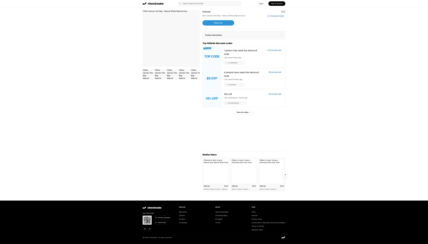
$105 (226, 186)
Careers (182, 215)
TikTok (217, 223)
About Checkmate (221, 212)
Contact (182, 219)
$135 (254, 186)
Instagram (219, 219)
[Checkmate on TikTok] (150, 229)
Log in (261, 3)
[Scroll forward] (285, 174)
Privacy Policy (257, 219)
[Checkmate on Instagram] (145, 229)
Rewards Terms (257, 230)
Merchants (183, 212)
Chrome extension (164, 217)
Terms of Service (258, 226)
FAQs (254, 212)
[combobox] (210, 3)
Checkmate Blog (221, 215)
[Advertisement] (243, 133)
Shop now (218, 23)
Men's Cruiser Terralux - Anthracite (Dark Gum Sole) (242, 189)
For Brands (183, 223)
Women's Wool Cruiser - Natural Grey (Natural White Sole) (215, 189)
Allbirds (207, 186)
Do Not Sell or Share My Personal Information (268, 223)
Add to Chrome (277, 3)
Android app (162, 222)
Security (255, 215)
